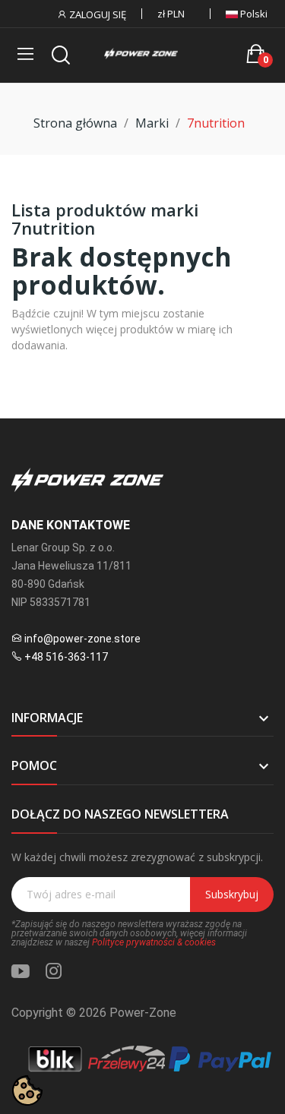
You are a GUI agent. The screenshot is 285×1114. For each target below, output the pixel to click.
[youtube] (20, 971)
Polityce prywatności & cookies (154, 942)
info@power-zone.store (82, 639)
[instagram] (54, 971)
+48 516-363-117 (66, 657)
